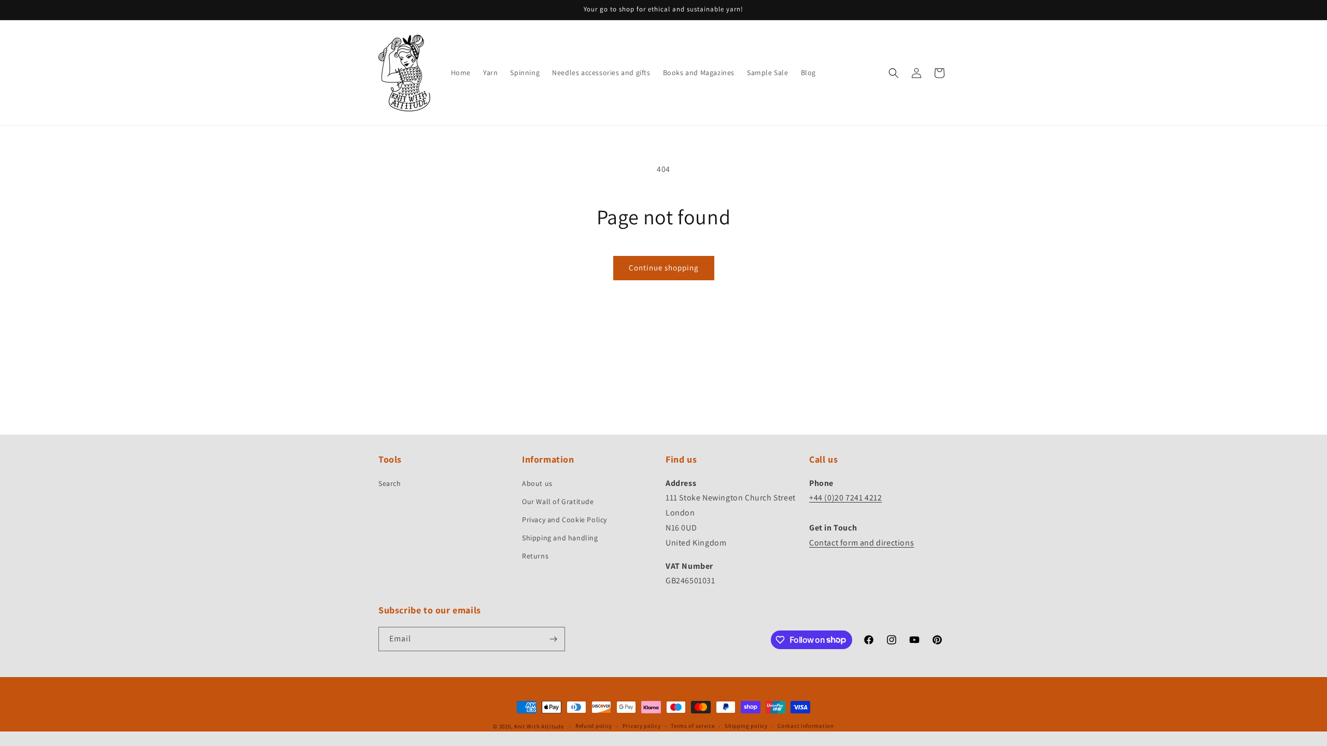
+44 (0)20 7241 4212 (845, 497)
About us (537, 483)
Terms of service (692, 725)
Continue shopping (664, 267)
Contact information (806, 725)
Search (389, 483)
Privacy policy (642, 725)
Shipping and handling (560, 537)
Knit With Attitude (539, 726)
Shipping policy (746, 725)
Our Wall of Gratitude (558, 501)
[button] (893, 73)
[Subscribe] (553, 639)
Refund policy (593, 725)
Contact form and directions (861, 542)
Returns (535, 556)
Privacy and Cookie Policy (564, 519)
